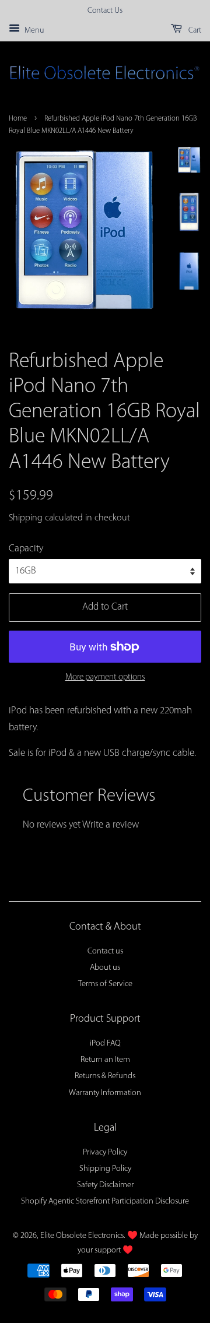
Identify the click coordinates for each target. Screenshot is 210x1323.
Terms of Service (105, 984)
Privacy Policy (105, 1152)
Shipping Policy (105, 1168)
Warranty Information (105, 1093)
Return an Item (105, 1059)
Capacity (26, 549)
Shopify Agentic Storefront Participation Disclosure (105, 1201)
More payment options (105, 677)
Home (18, 118)
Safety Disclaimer (105, 1185)
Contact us (105, 951)
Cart (194, 30)
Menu (33, 30)
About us (105, 967)
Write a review (110, 825)
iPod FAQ (105, 1043)
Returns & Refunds (105, 1076)
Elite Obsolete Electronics (82, 1235)
